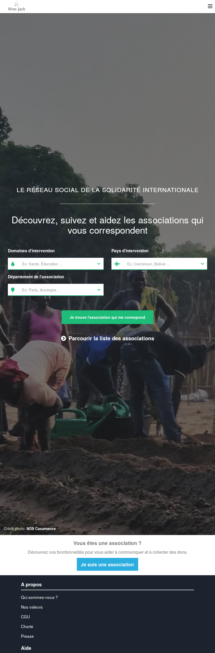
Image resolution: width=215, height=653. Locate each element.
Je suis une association (107, 564)
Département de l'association (36, 277)
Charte (27, 626)
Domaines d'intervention (31, 251)
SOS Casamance (41, 528)
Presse (27, 636)
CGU (25, 616)
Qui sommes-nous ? (39, 597)
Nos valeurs (32, 607)
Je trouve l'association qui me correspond (107, 317)
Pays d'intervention (129, 251)
